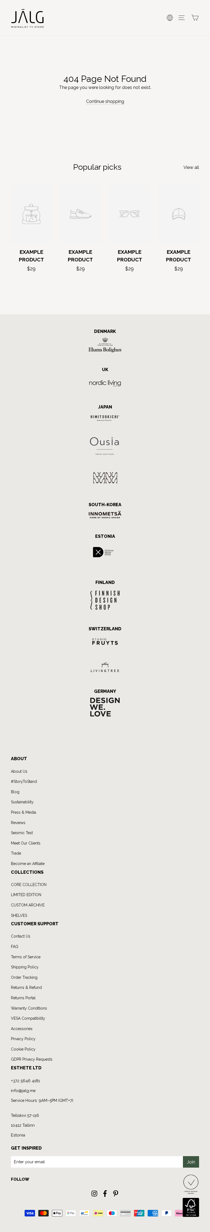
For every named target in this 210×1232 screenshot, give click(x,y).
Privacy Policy (65, 657)
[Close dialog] (198, 563)
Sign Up (55, 637)
